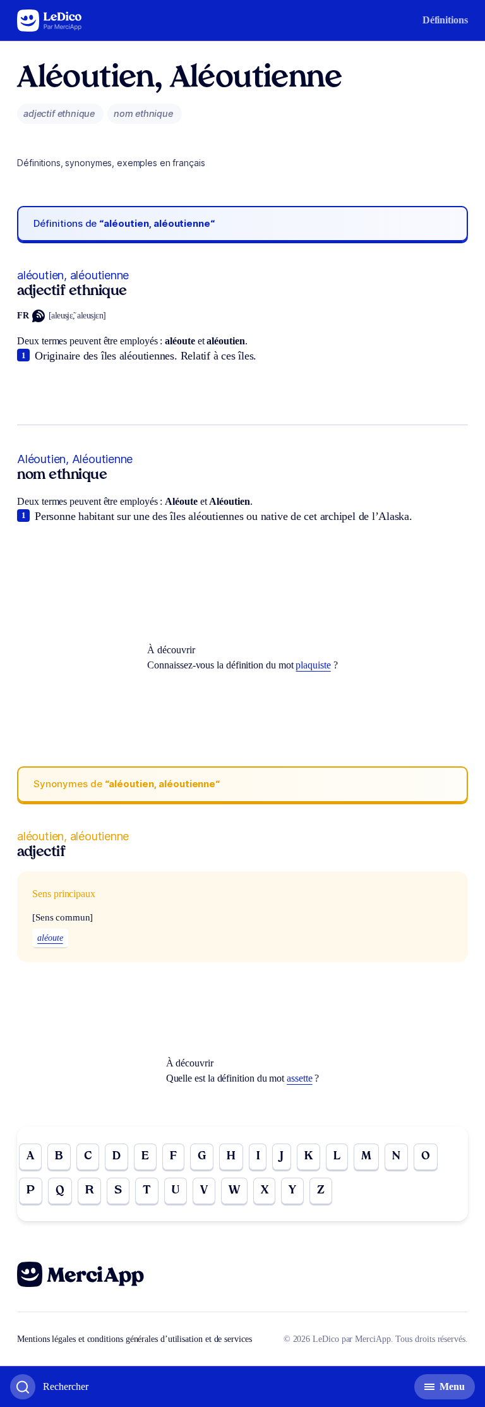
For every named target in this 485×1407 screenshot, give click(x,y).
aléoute (50, 938)
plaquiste (313, 665)
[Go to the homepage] (49, 20)
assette (299, 1078)
